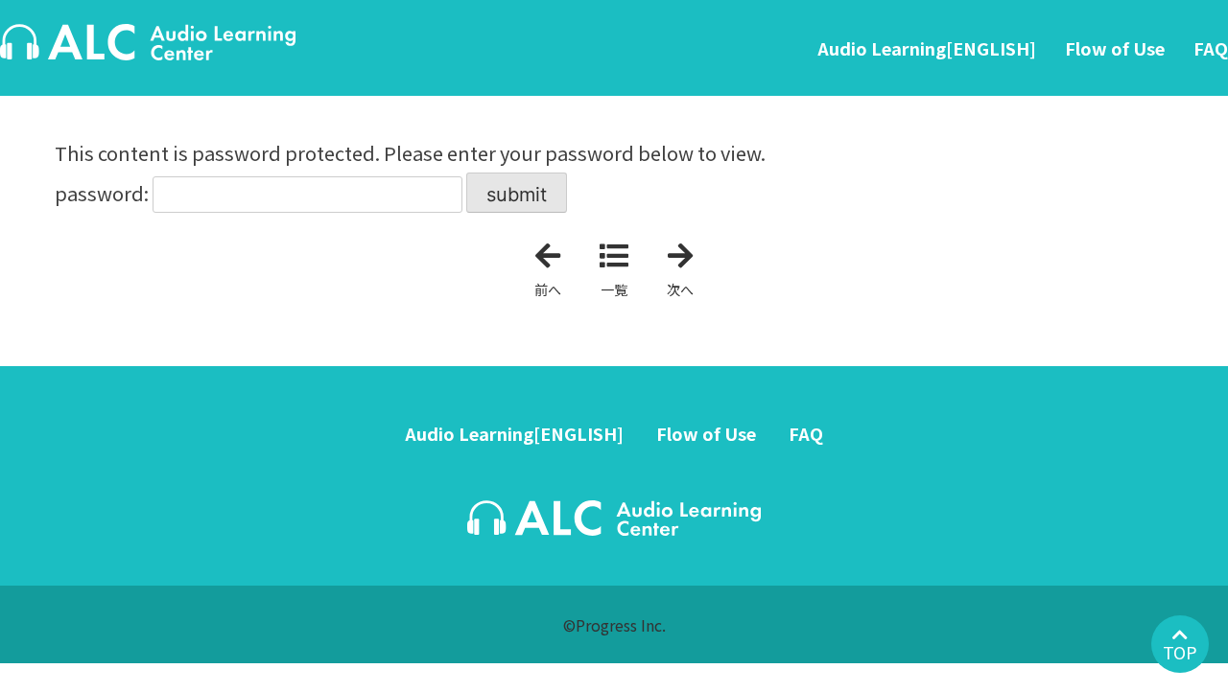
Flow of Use (1115, 47)
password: (104, 193)
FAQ (1210, 47)
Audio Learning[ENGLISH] (926, 47)
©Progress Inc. (614, 624)
